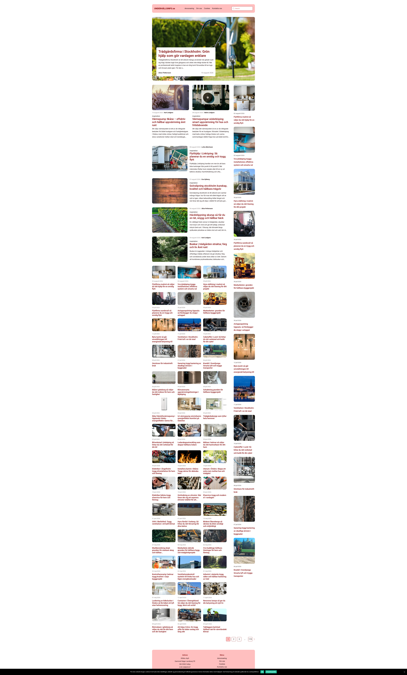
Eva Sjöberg (206, 179)
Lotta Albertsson (207, 147)
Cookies (207, 8)
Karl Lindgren (168, 112)
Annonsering (189, 8)
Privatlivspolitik (271, 672)
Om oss (199, 8)
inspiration (156, 116)
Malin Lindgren (209, 112)
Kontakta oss (217, 8)
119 (250, 639)
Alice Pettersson (164, 73)
